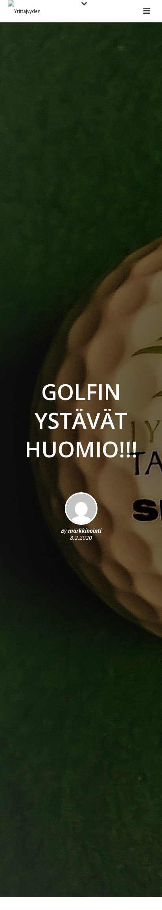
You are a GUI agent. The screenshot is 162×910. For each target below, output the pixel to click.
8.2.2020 (81, 537)
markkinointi (84, 530)
